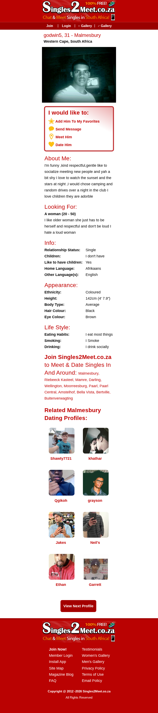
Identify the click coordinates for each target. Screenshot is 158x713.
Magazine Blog (61, 674)
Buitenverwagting (58, 398)
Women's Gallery (96, 655)
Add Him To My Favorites (77, 121)
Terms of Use (93, 674)
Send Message (68, 129)
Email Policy (92, 681)
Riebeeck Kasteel (58, 380)
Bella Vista (85, 392)
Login (66, 26)
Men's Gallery (93, 662)
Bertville (102, 392)
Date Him (64, 145)
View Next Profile (78, 606)
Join (49, 26)
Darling (95, 380)
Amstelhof (66, 392)
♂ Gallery (105, 26)
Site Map (56, 668)
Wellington (53, 386)
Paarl (93, 386)
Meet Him (64, 137)
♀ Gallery (85, 26)
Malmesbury (88, 373)
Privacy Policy (93, 668)
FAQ (52, 681)
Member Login (61, 655)
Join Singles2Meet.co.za (78, 357)
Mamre (81, 380)
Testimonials (92, 649)
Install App (57, 662)
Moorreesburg (75, 386)
